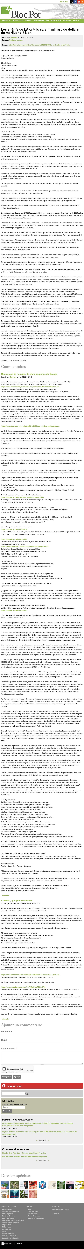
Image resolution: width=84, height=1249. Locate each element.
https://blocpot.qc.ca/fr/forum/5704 (14, 529)
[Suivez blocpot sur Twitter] (72, 3)
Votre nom (6, 1031)
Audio (30, 1209)
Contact (6, 25)
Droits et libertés (8, 1216)
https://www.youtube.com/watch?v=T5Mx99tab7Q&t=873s (23, 987)
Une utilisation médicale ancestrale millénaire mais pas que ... (25, 1156)
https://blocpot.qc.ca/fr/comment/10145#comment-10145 (22, 497)
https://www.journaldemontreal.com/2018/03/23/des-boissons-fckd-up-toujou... (31, 974)
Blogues (67, 20)
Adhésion (55, 1214)
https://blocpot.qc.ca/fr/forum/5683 (14, 539)
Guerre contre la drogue (10, 1222)
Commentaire (9, 1048)
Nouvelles (18, 20)
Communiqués (33, 1211)
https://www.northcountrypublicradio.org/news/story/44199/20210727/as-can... (30, 387)
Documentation (53, 20)
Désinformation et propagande (13, 1220)
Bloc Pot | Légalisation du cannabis (21, 11)
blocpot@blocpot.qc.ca (60, 1209)
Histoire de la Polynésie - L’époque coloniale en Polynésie (24, 1153)
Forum (76, 20)
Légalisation (6, 1225)
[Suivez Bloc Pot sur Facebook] (75, 3)
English (64, 2)
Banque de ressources (36, 1218)
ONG (4, 1231)
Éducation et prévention (10, 1238)
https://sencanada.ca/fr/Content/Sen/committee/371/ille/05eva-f (24, 546)
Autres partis (7, 1209)
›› (48, 1140)
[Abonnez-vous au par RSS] (82, 3)
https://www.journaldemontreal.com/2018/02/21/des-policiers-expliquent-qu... (30, 426)
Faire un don (14, 1086)
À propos (6, 20)
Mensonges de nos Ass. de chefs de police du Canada (29, 373)
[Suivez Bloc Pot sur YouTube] (78, 3)
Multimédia (39, 20)
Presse (28, 20)
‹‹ (36, 1140)
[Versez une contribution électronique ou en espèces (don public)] (3, 1087)
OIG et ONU (6, 1229)
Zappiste (14, 37)
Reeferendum (32, 1214)
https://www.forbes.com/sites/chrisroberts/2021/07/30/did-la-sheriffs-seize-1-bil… (39, 45)
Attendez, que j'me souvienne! (17, 900)
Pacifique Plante (8, 1234)
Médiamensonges (16, 40)
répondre (5, 895)
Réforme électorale (9, 1236)
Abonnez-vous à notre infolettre (14, 1104)
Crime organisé (7, 1214)
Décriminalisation (8, 1218)
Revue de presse (34, 1216)
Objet (4, 1039)
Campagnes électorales (10, 1211)
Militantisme (6, 1227)
